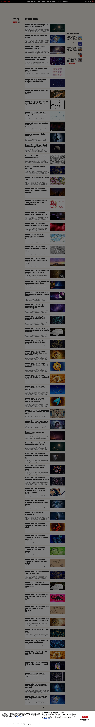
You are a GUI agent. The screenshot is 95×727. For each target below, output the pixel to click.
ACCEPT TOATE (84, 716)
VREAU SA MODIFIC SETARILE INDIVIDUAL (84, 720)
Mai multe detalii (18, 716)
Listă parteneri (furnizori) (46, 718)
